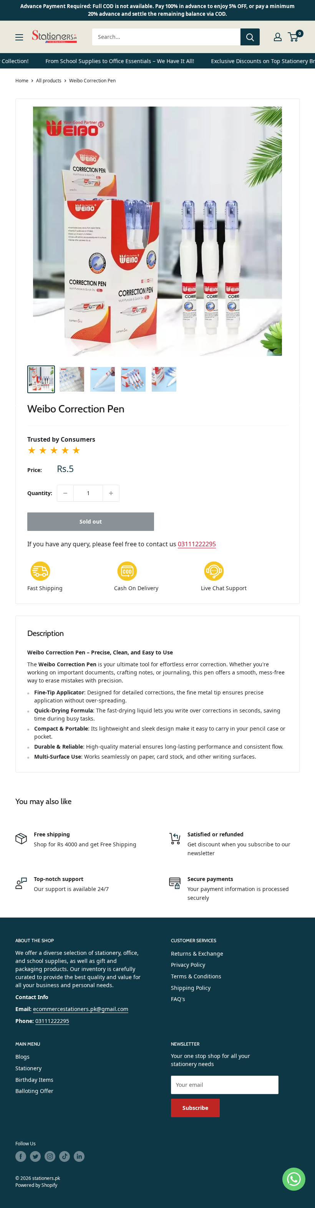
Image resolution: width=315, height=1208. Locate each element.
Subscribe (195, 1107)
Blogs (22, 1056)
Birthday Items (34, 1079)
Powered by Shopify (36, 1185)
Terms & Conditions (196, 976)
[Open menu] (19, 37)
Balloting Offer (34, 1091)
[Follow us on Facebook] (20, 1156)
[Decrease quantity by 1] (65, 493)
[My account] (278, 37)
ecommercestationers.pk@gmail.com (80, 1009)
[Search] (250, 36)
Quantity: (39, 493)
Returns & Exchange (197, 953)
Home (21, 80)
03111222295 (197, 544)
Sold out (91, 521)
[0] (293, 37)
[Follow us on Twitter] (35, 1156)
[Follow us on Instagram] (50, 1156)
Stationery (28, 1068)
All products (48, 80)
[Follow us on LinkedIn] (79, 1156)
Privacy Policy (188, 964)
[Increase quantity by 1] (111, 493)
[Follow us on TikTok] (64, 1156)
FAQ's (178, 999)
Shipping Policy (191, 987)
